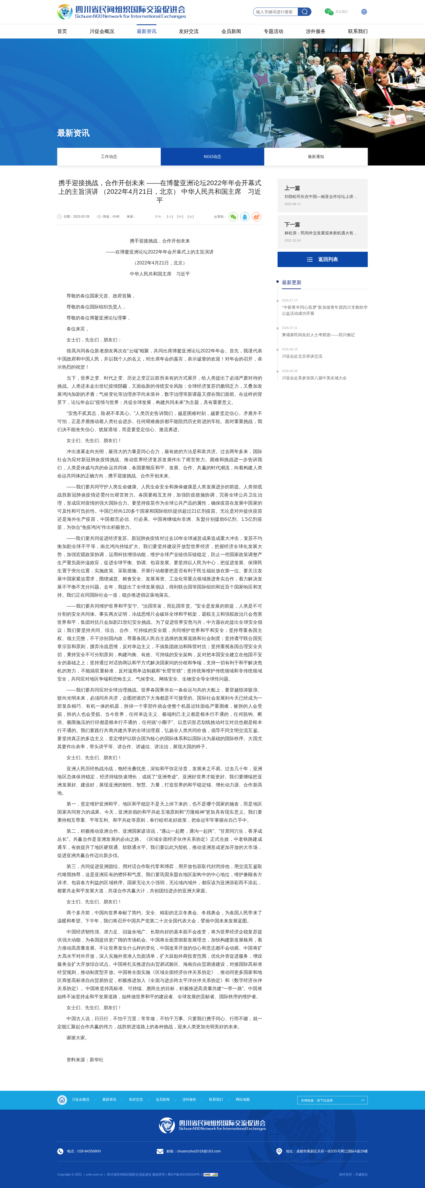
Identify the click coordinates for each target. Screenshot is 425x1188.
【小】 (170, 216)
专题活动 (273, 31)
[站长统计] (211, 1174)
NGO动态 (212, 157)
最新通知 (316, 157)
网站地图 (243, 1099)
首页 (62, 31)
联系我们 (358, 31)
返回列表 (328, 259)
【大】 (190, 216)
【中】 (180, 216)
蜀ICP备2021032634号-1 (186, 1174)
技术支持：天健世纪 (353, 1174)
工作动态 (109, 157)
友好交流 (189, 31)
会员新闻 (231, 31)
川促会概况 (102, 31)
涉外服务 (316, 31)
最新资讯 (146, 31)
